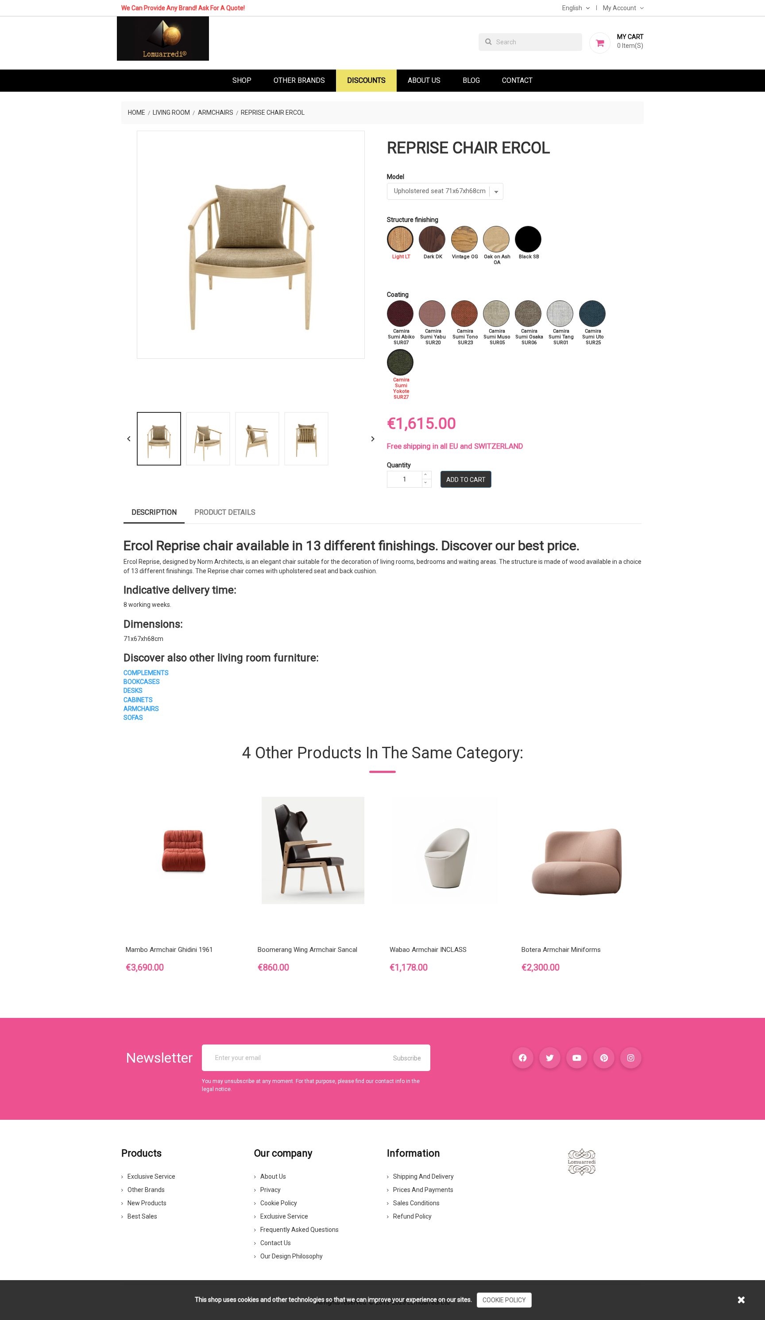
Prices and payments (423, 1189)
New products (147, 1203)
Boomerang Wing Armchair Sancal (307, 950)
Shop (241, 80)
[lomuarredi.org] (581, 1161)
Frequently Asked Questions (299, 1229)
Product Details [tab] (224, 512)
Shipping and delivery (423, 1176)
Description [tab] (154, 512)
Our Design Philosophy (291, 1256)
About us (273, 1176)
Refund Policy (412, 1216)
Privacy (270, 1189)
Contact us (275, 1242)
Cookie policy (278, 1203)
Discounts (366, 80)
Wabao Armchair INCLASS (428, 950)
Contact (517, 80)
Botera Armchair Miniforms (561, 950)
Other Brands (299, 80)
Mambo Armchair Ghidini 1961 (169, 950)
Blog (471, 80)
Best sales (142, 1216)
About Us (424, 80)
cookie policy (504, 1300)
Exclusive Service (151, 1176)
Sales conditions (416, 1203)
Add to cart (466, 479)
